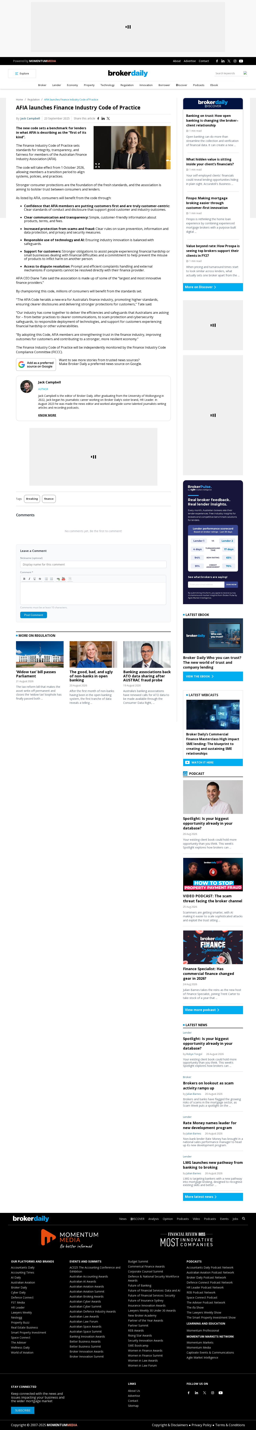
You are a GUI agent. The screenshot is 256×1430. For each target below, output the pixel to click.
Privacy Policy (202, 1425)
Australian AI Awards (83, 1281)
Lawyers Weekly (21, 1312)
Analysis (153, 1219)
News (123, 1219)
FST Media (18, 1302)
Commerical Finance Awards (146, 1266)
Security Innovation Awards (145, 1340)
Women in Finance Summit (145, 1355)
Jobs (235, 1219)
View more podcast (200, 1010)
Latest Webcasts (203, 695)
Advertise (190, 61)
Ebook (214, 85)
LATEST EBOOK (197, 614)
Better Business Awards (85, 1341)
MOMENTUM (42, 61)
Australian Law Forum (84, 1321)
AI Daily (16, 1277)
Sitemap (133, 1406)
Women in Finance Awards (145, 1350)
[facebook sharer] (98, 118)
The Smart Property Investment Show (211, 1317)
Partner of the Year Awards (145, 1320)
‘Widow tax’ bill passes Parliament (36, 674)
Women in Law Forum (142, 1365)
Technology (108, 85)
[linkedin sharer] (103, 118)
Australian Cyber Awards (85, 1301)
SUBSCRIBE (22, 1410)
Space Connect (20, 1337)
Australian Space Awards (85, 1326)
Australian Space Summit (86, 1331)
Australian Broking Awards (87, 1296)
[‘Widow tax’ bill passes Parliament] (40, 655)
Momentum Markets (200, 1342)
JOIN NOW (231, 584)
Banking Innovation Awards (87, 1336)
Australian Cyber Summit (85, 1306)
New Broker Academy (142, 1315)
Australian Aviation (23, 1282)
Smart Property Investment (28, 1332)
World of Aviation (22, 1352)
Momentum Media (199, 1347)
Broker (42, 85)
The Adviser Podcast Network (206, 1302)
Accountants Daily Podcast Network (210, 1267)
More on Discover (199, 287)
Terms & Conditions (230, 1425)
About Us (134, 1391)
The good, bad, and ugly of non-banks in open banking (91, 676)
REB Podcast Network (201, 1292)
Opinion (168, 1219)
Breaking (32, 498)
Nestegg (16, 1317)
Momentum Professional (203, 1330)
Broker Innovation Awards (86, 1351)
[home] (128, 73)
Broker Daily (19, 1287)
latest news (196, 1025)
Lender (56, 85)
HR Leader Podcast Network (205, 1287)
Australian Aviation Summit (87, 1291)
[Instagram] (235, 61)
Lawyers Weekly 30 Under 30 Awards (152, 1310)
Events (224, 1219)
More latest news (199, 1196)
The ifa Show (195, 1307)
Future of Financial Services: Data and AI (154, 1290)
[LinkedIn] (223, 61)
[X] (229, 61)
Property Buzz (20, 1322)
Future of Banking (139, 1285)
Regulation (127, 85)
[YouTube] (241, 61)
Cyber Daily (18, 1292)
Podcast (196, 773)
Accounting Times (22, 1272)
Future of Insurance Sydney (145, 1300)
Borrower (164, 85)
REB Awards (136, 1330)
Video (196, 1219)
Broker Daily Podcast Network (206, 1277)
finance (49, 498)
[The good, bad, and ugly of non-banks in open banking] (93, 655)
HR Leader (18, 1307)
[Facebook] (217, 61)
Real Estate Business (24, 1327)
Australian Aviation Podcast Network (210, 1272)
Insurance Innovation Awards (147, 1305)
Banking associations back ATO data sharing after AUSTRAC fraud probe (147, 676)
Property (89, 85)
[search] (243, 1219)
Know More (47, 415)
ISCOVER (138, 1219)
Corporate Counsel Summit (145, 1271)
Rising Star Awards (140, 1335)
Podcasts (198, 85)
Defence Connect (22, 1297)
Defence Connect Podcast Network (210, 1282)
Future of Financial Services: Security (151, 1295)
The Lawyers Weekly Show (204, 1312)
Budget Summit (138, 1261)
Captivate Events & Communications (210, 1352)
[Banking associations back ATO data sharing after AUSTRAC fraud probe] (147, 655)
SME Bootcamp (138, 1345)
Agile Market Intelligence (202, 1357)
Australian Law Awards (84, 1316)
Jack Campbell (30, 118)
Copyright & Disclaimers (170, 1425)
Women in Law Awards (143, 1360)
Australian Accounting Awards (89, 1276)
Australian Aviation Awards (87, 1286)
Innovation (146, 85)
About (177, 61)
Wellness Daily (20, 1347)
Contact (204, 61)
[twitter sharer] (108, 118)
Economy (72, 85)
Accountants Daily (22, 1267)
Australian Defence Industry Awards (93, 1311)
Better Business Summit (85, 1346)
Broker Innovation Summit (87, 1356)
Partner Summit (138, 1325)
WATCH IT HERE (203, 762)
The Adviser (18, 1342)
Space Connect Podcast (202, 1297)
